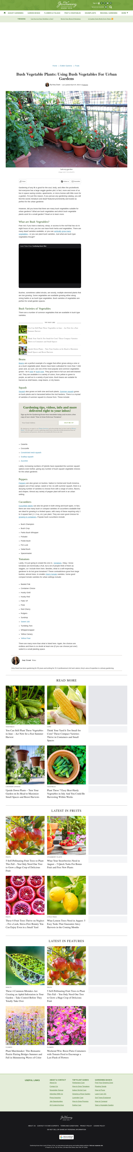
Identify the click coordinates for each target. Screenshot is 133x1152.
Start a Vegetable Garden (104, 1105)
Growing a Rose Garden (81, 1094)
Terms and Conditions (69, 1126)
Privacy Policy (86, 1126)
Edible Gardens (66, 66)
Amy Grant (56, 85)
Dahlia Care (76, 1105)
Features (85, 85)
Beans (21, 363)
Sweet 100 (25, 622)
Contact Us (54, 1086)
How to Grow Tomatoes (80, 1086)
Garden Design (34, 13)
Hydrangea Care (78, 1083)
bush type (40, 372)
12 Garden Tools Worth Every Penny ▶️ (100, 19)
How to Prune (100, 1090)
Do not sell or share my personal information (66, 1129)
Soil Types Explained (103, 1098)
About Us (53, 1083)
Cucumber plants (26, 506)
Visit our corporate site (96, 1145)
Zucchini (24, 461)
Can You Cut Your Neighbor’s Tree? (42, 19)
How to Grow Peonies (80, 1101)
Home (55, 66)
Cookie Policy (99, 1126)
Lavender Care (77, 1098)
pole (31, 372)
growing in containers (27, 517)
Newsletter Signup (56, 1090)
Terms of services (44, 428)
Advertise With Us (56, 1094)
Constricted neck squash (31, 453)
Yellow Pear (26, 638)
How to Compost (101, 1101)
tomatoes (58, 563)
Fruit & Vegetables (72, 13)
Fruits (77, 66)
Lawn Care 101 (100, 1094)
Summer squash (67, 391)
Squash (22, 391)
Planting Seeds (100, 1086)
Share (24, 181)
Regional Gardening (109, 13)
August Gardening (15, 13)
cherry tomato (51, 574)
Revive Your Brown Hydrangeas (71, 19)
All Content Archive (57, 1105)
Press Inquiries (55, 1098)
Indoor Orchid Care (79, 1090)
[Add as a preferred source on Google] (66, 1137)
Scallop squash (27, 457)
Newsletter (77, 181)
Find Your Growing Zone (104, 1083)
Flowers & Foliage (52, 13)
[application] (50, 265)
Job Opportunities (56, 1101)
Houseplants (90, 13)
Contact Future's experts (48, 1126)
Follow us (66, 181)
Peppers (22, 483)
